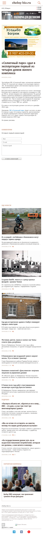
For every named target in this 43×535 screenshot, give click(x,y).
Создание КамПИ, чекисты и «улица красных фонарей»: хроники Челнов (18, 280)
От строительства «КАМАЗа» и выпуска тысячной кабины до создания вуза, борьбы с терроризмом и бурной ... (21, 285)
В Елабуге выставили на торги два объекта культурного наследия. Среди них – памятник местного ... (20, 328)
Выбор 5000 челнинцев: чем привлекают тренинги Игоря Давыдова (18, 495)
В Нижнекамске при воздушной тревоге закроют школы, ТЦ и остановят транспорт (20, 357)
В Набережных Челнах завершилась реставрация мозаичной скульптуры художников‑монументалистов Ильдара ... (20, 391)
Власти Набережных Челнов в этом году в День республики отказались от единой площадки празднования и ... (21, 346)
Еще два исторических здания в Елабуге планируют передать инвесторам (21, 323)
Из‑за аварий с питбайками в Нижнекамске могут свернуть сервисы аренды (20, 238)
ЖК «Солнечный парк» (17, 110)
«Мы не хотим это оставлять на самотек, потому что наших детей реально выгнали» (19, 424)
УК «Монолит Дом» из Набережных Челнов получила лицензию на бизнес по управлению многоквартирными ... (21, 376)
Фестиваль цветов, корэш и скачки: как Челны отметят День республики (19, 341)
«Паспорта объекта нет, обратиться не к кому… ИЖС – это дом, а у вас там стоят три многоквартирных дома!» (21, 406)
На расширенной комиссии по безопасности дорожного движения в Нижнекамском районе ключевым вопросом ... (21, 243)
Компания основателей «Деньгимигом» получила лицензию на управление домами (20, 371)
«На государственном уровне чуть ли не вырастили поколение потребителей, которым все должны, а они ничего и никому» (21, 442)
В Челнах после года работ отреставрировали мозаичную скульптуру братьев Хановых (18, 386)
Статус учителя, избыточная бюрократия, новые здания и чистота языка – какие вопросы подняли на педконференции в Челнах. (21, 449)
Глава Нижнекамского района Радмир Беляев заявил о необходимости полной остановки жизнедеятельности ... (21, 362)
